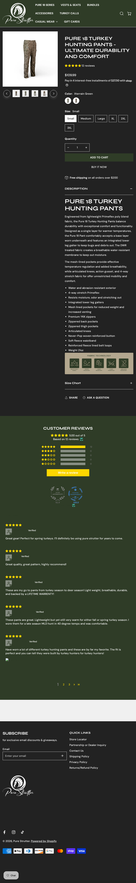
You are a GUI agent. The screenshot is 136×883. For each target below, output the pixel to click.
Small (70, 118)
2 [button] (63, 684)
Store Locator (78, 739)
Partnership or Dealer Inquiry (87, 745)
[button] (46, 22)
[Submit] (62, 756)
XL (112, 118)
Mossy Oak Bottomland (76, 100)
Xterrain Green (68, 100)
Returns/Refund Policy (83, 768)
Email (6, 749)
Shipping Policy (79, 756)
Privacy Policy (78, 762)
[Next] (53, 93)
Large (101, 118)
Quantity (70, 139)
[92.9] (58, 494)
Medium (86, 118)
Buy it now (99, 167)
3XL (69, 128)
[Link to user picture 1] (13, 666)
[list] (30, 59)
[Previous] (6, 93)
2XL (123, 118)
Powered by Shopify (44, 841)
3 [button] (69, 684)
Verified (66, 505)
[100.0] (75, 494)
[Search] (122, 13)
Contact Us (76, 751)
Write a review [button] (68, 473)
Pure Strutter (21, 841)
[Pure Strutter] (18, 13)
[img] (13, 525)
